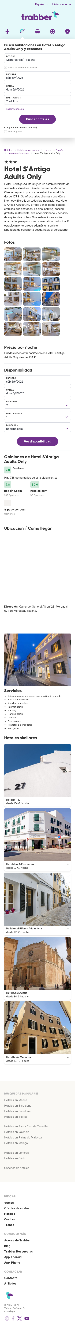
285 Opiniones (11, 495)
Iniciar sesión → (61, 4)
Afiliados (10, 1283)
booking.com (15, 131)
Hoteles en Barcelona (17, 1105)
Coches (9, 1219)
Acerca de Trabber (17, 1240)
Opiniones (9, 514)
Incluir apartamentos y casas (23, 67)
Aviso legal (9, 1311)
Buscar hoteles (37, 119)
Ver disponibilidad (37, 441)
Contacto (10, 1278)
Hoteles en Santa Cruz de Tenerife (26, 1126)
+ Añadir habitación (14, 109)
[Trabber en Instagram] (7, 1320)
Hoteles (9, 1213)
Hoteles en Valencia (16, 1132)
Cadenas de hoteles (16, 1168)
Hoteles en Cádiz (15, 1158)
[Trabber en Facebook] (13, 1320)
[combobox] (37, 58)
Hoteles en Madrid (15, 1100)
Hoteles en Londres (16, 1152)
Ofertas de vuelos (16, 1208)
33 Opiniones (37, 495)
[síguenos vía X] (19, 1320)
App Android (12, 1257)
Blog (7, 1246)
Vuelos (9, 1202)
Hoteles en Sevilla (15, 1116)
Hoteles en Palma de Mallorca (23, 1137)
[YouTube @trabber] (26, 1320)
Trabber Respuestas (18, 1251)
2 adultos (12, 101)
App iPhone (12, 1262)
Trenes (9, 1225)
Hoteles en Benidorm (17, 1111)
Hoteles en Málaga (16, 1143)
